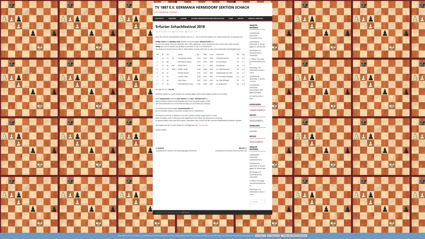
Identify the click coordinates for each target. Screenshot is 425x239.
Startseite (159, 18)
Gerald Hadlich (179, 32)
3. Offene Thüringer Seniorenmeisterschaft (257, 61)
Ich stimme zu (260, 235)
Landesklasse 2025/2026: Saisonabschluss (256, 35)
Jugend (184, 18)
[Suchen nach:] (257, 202)
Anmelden (253, 131)
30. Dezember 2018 (165, 32)
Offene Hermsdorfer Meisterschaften (207, 18)
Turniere (190, 32)
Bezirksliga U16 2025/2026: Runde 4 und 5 (257, 70)
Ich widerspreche (273, 235)
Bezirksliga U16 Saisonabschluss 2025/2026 (256, 52)
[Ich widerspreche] (422, 236)
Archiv (241, 18)
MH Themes (186, 212)
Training (172, 18)
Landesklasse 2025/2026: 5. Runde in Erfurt (257, 78)
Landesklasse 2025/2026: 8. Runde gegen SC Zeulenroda (257, 44)
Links (231, 18)
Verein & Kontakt (255, 18)
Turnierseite (203, 125)
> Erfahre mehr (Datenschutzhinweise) (294, 235)
